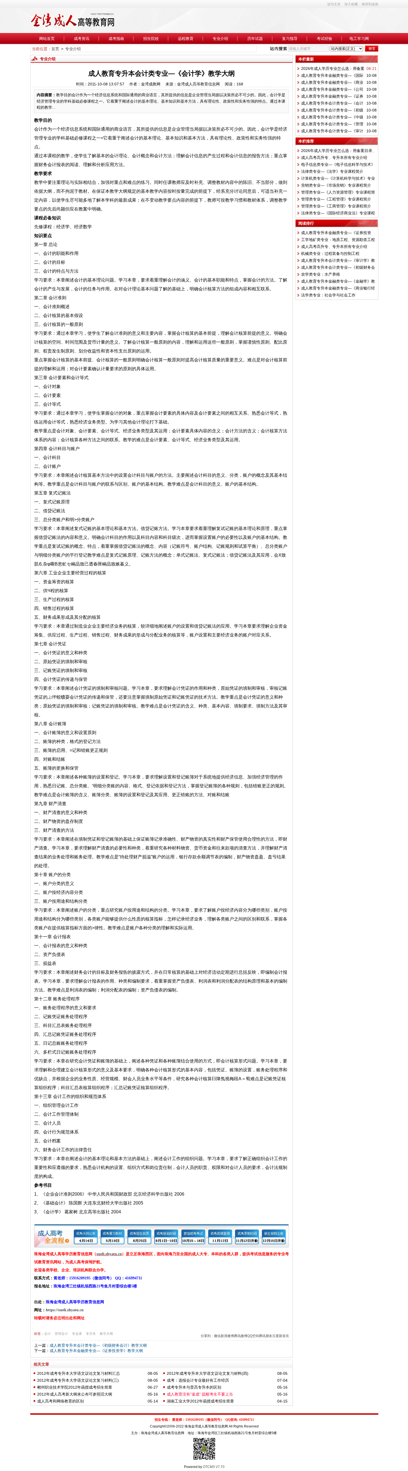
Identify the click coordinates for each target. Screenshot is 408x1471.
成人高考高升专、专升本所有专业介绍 (334, 157)
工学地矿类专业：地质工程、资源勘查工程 (338, 239)
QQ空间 (253, 1336)
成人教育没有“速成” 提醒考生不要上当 (200, 1394)
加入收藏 (351, 4)
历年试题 (255, 38)
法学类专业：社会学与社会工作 (328, 295)
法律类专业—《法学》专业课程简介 (332, 171)
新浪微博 (227, 1336)
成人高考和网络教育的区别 (60, 1401)
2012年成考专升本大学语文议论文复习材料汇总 (78, 1373)
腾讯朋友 (265, 1336)
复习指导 (290, 38)
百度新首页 (280, 1336)
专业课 (77, 1334)
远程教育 (185, 38)
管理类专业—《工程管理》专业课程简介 (336, 199)
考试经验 (324, 38)
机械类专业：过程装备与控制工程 (330, 253)
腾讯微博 (240, 1336)
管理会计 (61, 1334)
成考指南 (116, 38)
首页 (55, 49)
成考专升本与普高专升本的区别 (194, 1387)
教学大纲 (106, 1334)
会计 (47, 1334)
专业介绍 (220, 38)
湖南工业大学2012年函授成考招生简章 (200, 1401)
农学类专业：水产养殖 (320, 274)
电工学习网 (359, 38)
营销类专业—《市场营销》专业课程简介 (336, 185)
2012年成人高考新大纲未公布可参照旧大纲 (74, 1394)
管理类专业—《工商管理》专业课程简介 (336, 206)
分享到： (207, 1336)
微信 (217, 1336)
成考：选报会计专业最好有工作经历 (198, 1380)
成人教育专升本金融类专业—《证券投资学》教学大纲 (96, 1350)
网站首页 (47, 38)
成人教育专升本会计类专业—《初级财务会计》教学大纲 (98, 1345)
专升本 (91, 1334)
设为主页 (334, 4)
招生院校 (151, 38)
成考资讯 (81, 38)
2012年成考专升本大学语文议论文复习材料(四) (207, 1373)
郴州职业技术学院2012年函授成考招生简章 (74, 1387)
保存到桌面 (370, 4)
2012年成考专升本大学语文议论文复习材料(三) (78, 1380)
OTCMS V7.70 (214, 1467)
